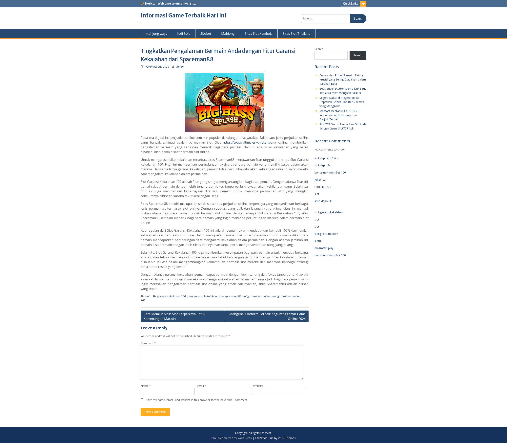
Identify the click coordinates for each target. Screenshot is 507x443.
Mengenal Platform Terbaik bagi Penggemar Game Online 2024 (267, 316)
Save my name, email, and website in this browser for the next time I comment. (197, 400)
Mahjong (228, 33)
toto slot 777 (322, 187)
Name (146, 386)
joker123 (320, 179)
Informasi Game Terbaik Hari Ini (183, 15)
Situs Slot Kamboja (259, 33)
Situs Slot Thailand (296, 33)
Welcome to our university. (177, 3)
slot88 (318, 241)
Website (258, 386)
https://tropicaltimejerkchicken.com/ (249, 142)
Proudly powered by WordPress (231, 438)
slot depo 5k (322, 165)
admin (180, 66)
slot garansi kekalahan (256, 296)
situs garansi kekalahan (202, 296)
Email (201, 386)
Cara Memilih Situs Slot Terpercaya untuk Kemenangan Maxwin (174, 316)
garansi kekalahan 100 (171, 296)
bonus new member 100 (330, 172)
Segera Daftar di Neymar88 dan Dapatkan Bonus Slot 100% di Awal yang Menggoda (342, 102)
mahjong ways (156, 33)
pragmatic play (323, 248)
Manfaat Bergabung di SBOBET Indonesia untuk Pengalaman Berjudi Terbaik (339, 115)
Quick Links (350, 3)
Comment (148, 343)
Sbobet (205, 33)
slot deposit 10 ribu (326, 158)
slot (147, 296)
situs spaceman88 (229, 296)
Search (318, 49)
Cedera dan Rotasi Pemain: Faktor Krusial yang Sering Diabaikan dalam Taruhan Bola (342, 79)
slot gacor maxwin (326, 234)
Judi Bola (183, 33)
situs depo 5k (323, 201)
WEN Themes (287, 438)
